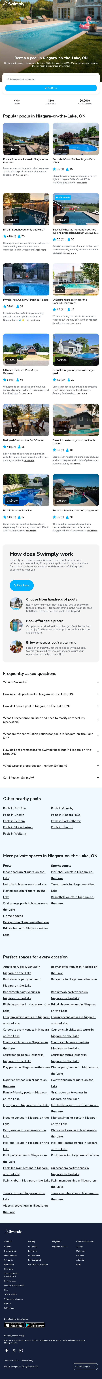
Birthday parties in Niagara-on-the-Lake (26, 1007)
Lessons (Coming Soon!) (14, 1285)
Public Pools (9, 1308)
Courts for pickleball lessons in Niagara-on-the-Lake (23, 1058)
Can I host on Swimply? (18, 778)
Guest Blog (9, 1264)
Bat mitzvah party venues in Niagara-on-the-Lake (69, 995)
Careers (7, 1246)
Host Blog (8, 1269)
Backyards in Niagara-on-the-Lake (26, 922)
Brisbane (80, 1255)
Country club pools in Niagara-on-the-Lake (25, 1045)
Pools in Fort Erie (14, 808)
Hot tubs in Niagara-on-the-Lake (24, 884)
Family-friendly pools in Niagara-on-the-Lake (25, 1096)
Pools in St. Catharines (18, 827)
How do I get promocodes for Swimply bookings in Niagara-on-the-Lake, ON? (47, 752)
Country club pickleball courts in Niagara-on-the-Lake (72, 1033)
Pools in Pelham (14, 821)
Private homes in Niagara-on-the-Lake (25, 931)
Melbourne (80, 1251)
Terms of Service (11, 1360)
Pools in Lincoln (13, 815)
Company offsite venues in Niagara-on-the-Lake (26, 1020)
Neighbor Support (59, 1246)
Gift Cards (8, 1260)
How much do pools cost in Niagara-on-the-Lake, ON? (38, 694)
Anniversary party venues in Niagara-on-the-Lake (21, 970)
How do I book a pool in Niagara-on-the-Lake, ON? (36, 706)
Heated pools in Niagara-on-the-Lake (24, 894)
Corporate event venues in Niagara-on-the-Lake (26, 1033)
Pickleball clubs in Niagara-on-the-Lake (26, 1146)
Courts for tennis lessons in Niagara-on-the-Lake (69, 1058)
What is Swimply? (15, 682)
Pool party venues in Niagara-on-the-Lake (25, 1158)
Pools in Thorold (62, 827)
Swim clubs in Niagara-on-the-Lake (26, 1181)
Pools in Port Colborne (66, 821)
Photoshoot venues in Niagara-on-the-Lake (74, 1133)
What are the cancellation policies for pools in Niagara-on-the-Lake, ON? (48, 736)
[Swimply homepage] (51, 4)
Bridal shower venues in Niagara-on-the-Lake (73, 1007)
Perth (78, 1264)
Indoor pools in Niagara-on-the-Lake (24, 875)
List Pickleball (34, 1255)
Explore (7, 1303)
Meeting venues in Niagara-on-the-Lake (26, 1121)
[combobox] (51, 79)
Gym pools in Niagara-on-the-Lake (26, 1105)
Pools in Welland (14, 834)
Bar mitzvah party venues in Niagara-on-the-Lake (21, 995)
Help (6, 1290)
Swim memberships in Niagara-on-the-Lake (74, 1184)
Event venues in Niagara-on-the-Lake (72, 1083)
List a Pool (32, 1246)
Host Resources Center (38, 1264)
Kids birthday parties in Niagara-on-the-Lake (75, 1108)
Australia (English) (82, 1366)
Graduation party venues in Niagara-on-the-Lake (69, 1096)
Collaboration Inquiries (13, 1299)
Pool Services (10, 1281)
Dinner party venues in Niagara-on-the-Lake (74, 1070)
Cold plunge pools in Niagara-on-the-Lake (25, 906)
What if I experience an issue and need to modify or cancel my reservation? (44, 720)
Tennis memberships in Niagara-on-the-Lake (75, 1196)
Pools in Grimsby (62, 808)
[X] (14, 1350)
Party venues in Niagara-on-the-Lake (24, 1133)
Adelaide (80, 1260)
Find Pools (52, 88)
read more (24, 174)
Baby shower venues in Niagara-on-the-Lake (75, 970)
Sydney (79, 1246)
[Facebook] (6, 1350)
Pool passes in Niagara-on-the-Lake (75, 1155)
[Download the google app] (35, 1325)
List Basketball (34, 1260)
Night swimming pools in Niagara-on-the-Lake (74, 1121)
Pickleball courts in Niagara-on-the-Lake (72, 875)
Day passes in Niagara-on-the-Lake (26, 1067)
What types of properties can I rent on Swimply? (35, 766)
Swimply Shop (10, 1251)
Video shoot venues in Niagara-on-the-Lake (26, 1209)
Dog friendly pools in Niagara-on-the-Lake (25, 1083)
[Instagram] (21, 1350)
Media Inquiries (10, 1255)
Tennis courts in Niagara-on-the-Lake (72, 887)
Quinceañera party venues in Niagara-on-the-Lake (70, 1171)
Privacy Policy (27, 1360)
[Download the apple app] (14, 1325)
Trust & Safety (10, 1294)
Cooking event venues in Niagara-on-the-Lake (73, 1020)
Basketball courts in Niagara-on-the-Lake (72, 900)
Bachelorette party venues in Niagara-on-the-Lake (22, 982)
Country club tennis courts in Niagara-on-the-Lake (70, 1045)
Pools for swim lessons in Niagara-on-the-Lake (26, 1171)
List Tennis (32, 1251)
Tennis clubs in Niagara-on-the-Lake (24, 1196)
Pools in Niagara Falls (65, 815)
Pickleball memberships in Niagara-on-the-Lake (75, 1146)
